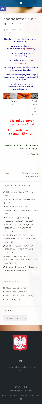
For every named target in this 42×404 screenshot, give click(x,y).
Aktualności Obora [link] (14, 288)
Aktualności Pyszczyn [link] (15, 292)
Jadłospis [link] (10, 206)
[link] (3, 8)
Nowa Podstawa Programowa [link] (19, 199)
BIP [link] (25, 387)
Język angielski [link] (9, 173)
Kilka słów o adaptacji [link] (16, 192)
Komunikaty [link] (11, 299)
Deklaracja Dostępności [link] (21, 390)
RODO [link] (17, 387)
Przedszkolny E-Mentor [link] (16, 210)
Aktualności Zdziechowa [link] (17, 295)
